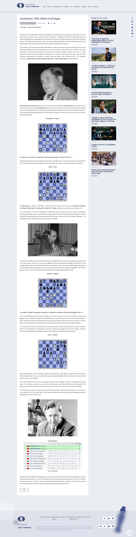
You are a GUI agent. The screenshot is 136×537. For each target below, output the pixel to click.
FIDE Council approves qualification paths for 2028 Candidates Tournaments (102, 40)
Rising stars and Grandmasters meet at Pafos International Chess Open (103, 171)
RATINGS (49, 6)
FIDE (71, 6)
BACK (24, 490)
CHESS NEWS (23, 27)
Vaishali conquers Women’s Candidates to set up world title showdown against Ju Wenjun (104, 119)
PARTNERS (84, 6)
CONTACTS (95, 6)
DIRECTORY (77, 6)
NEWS (44, 6)
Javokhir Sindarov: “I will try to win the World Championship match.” (103, 67)
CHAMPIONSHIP (57, 6)
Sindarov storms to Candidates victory (103, 145)
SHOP (89, 6)
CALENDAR (66, 6)
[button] (48, 23)
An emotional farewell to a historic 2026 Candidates (102, 93)
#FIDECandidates (36, 27)
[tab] (44, 8)
